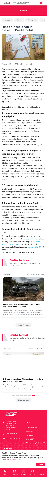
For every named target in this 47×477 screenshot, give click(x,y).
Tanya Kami (29, 431)
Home (5, 475)
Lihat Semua (23, 325)
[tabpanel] (23, 294)
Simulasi (15, 475)
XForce (5, 244)
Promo (32, 475)
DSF (10, 252)
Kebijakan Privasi (15, 460)
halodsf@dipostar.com (14, 438)
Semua (7, 20)
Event (19, 20)
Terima (40, 464)
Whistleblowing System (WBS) (35, 443)
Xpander (36, 241)
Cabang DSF (30, 439)
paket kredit (33, 239)
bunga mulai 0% (35, 247)
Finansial (32, 20)
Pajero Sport (13, 244)
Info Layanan (30, 435)
